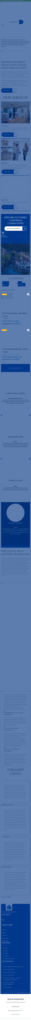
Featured (4, 294)
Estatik (18, 1014)
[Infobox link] (15, 227)
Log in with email (15, 1006)
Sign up (21, 1010)
